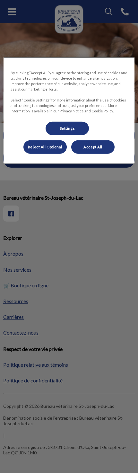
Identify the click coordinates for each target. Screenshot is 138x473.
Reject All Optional (45, 147)
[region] (69, 110)
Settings (67, 128)
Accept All (92, 147)
